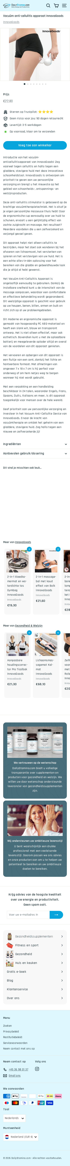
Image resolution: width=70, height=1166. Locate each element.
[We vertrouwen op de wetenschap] (35, 742)
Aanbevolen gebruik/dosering (23, 453)
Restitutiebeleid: (13, 1037)
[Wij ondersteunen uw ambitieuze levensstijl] (35, 820)
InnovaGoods (11, 22)
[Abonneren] (56, 915)
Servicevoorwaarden (15, 1043)
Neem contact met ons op (19, 1048)
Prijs (6, 94)
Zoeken (7, 1026)
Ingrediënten (12, 444)
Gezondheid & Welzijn (28, 626)
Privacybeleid (11, 1031)
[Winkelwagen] (56, 5)
